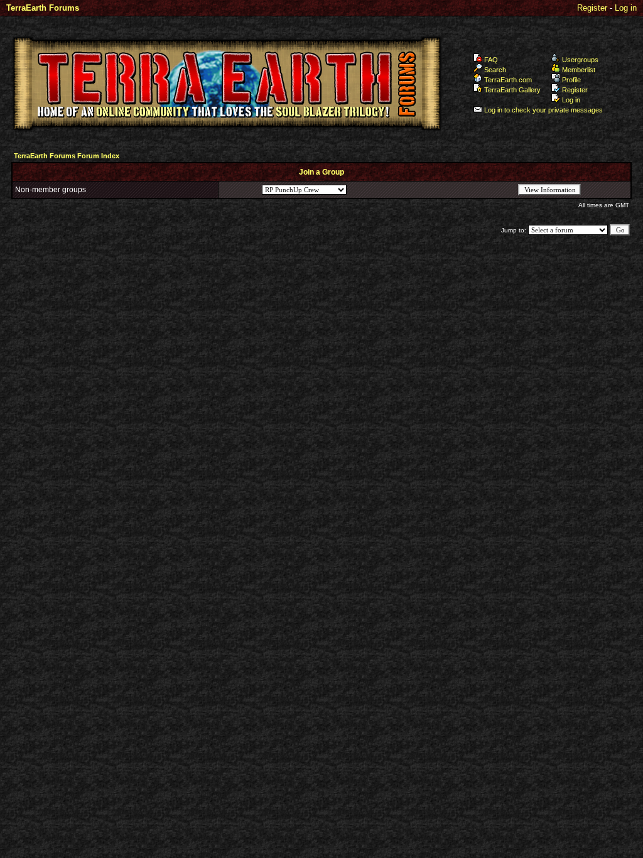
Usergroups (580, 59)
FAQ (491, 59)
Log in (626, 8)
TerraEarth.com (508, 80)
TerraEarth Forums (42, 8)
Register (592, 8)
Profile (571, 80)
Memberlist (578, 69)
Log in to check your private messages (543, 110)
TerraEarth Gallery (512, 90)
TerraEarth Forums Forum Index (66, 156)
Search (495, 69)
